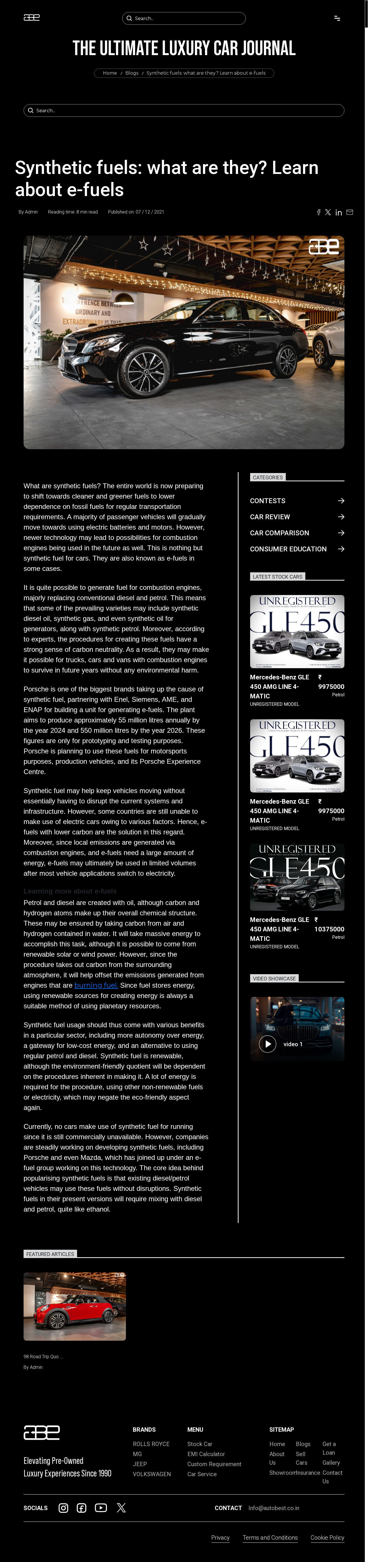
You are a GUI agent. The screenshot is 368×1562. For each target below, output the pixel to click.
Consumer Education (288, 549)
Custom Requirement (214, 1464)
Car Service (202, 1474)
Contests (267, 501)
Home (110, 73)
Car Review (270, 517)
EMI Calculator (206, 1454)
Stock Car (199, 1444)
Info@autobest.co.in (273, 1508)
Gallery (331, 1462)
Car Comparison (279, 533)
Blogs (131, 73)
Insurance (308, 1472)
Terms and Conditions (270, 1537)
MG (137, 1454)
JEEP (140, 1464)
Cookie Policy (327, 1537)
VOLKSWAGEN (152, 1474)
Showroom (283, 1472)
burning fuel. (96, 985)
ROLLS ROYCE (151, 1444)
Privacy (220, 1537)
